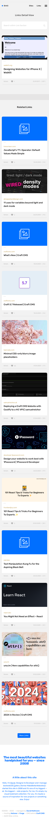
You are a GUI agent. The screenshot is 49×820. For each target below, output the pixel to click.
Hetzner (14, 813)
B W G (6, 6)
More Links (23, 735)
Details (24, 81)
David (12, 783)
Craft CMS (40, 813)
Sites (31, 6)
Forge (21, 813)
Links (39, 6)
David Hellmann (33, 811)
